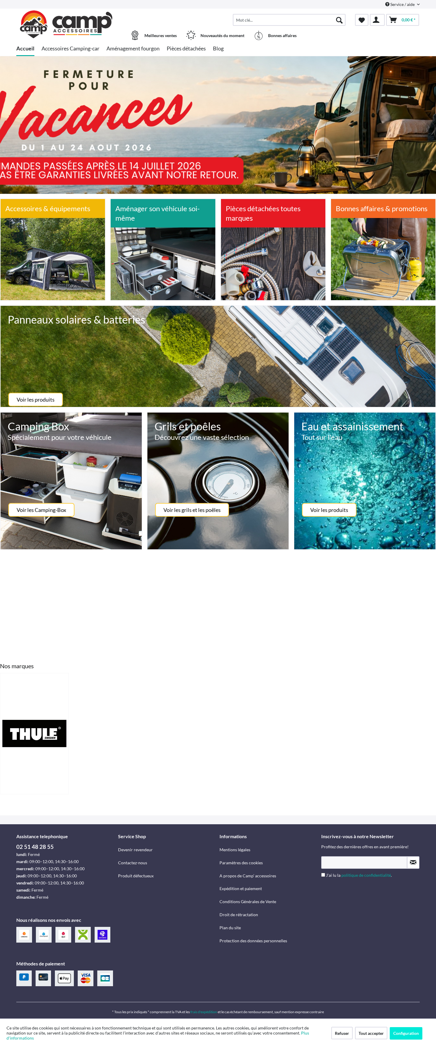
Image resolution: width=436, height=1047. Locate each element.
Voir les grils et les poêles (192, 510)
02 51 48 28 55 (35, 846)
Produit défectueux (136, 875)
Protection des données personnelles (253, 940)
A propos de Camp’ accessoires (247, 875)
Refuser (342, 1033)
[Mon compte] (377, 20)
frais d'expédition (203, 1012)
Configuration (406, 1033)
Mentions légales (234, 849)
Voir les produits (36, 399)
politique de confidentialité (366, 875)
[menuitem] (289, 20)
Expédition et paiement (240, 888)
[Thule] (34, 733)
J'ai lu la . (359, 875)
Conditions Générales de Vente (247, 901)
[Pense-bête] (361, 20)
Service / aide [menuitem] (402, 4)
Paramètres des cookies (241, 862)
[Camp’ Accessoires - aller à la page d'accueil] (66, 17)
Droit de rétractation (238, 914)
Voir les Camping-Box (41, 510)
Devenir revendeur (135, 849)
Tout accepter (371, 1033)
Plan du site (230, 927)
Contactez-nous (132, 862)
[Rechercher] (339, 20)
